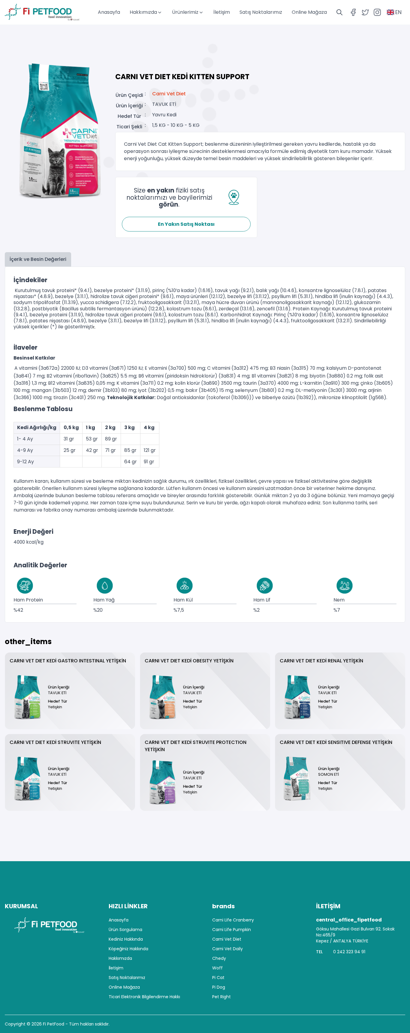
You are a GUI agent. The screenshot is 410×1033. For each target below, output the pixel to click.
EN (398, 12)
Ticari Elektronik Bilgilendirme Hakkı (144, 997)
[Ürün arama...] (339, 12)
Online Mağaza (309, 12)
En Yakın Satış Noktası (186, 224)
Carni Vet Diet (169, 93)
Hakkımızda (120, 958)
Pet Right (221, 997)
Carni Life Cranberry (233, 920)
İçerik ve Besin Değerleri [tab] (38, 259)
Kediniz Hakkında (126, 939)
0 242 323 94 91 (349, 952)
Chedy (219, 958)
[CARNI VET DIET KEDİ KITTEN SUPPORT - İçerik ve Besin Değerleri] (57, 131)
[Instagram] (377, 12)
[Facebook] (353, 12)
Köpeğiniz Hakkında (128, 949)
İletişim (221, 12)
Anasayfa (109, 12)
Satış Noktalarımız (261, 12)
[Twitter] (365, 12)
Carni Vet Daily (227, 949)
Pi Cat (218, 978)
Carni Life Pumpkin (231, 930)
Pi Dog (218, 987)
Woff (217, 968)
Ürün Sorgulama (125, 930)
